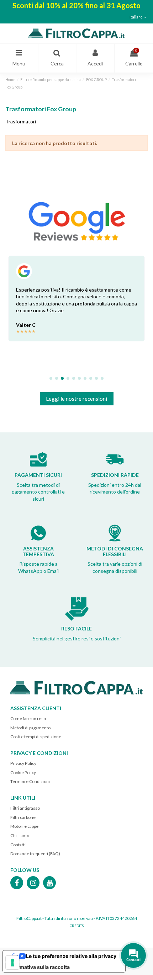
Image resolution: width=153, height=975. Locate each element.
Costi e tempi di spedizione (35, 736)
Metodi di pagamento (30, 727)
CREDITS (77, 925)
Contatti (18, 844)
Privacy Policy (23, 763)
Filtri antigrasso (25, 808)
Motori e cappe (24, 826)
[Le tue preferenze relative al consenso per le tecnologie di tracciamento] (12, 962)
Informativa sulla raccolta (39, 967)
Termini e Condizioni (30, 781)
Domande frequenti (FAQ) (35, 853)
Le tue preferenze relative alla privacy (71, 956)
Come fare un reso (28, 718)
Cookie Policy (23, 772)
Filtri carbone (23, 817)
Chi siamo (19, 835)
